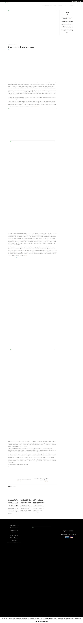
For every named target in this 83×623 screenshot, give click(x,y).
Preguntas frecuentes (14, 530)
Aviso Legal (14, 540)
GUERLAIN (36, 106)
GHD (26, 255)
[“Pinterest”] (71, 527)
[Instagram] (68, 527)
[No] (81, 620)
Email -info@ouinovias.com (68, 530)
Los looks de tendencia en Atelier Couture (53, 479)
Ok (36, 621)
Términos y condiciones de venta (14, 542)
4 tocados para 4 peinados (11, 479)
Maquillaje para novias (14, 525)
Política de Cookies (14, 535)
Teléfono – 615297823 (68, 531)
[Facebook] (66, 527)
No (38, 621)
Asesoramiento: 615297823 (76, 1)
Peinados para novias (14, 527)
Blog (16, 44)
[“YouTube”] (70, 527)
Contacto (14, 532)
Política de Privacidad (14, 537)
